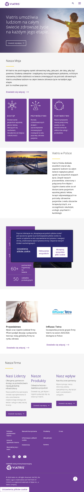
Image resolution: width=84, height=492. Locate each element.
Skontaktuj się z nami (12, 448)
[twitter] (19, 456)
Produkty (46, 431)
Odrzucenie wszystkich (44, 252)
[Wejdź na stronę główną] (12, 4)
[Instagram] (14, 456)
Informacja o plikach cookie (29, 439)
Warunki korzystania (29, 431)
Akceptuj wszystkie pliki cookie (60, 252)
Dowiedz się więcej (15, 43)
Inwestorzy (26, 445)
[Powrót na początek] (75, 478)
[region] (42, 246)
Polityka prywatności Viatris (11, 433)
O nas (61, 431)
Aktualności (47, 438)
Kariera (46, 445)
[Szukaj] (73, 3)
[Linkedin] (9, 456)
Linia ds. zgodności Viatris (13, 441)
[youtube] (25, 457)
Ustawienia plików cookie (14, 489)
